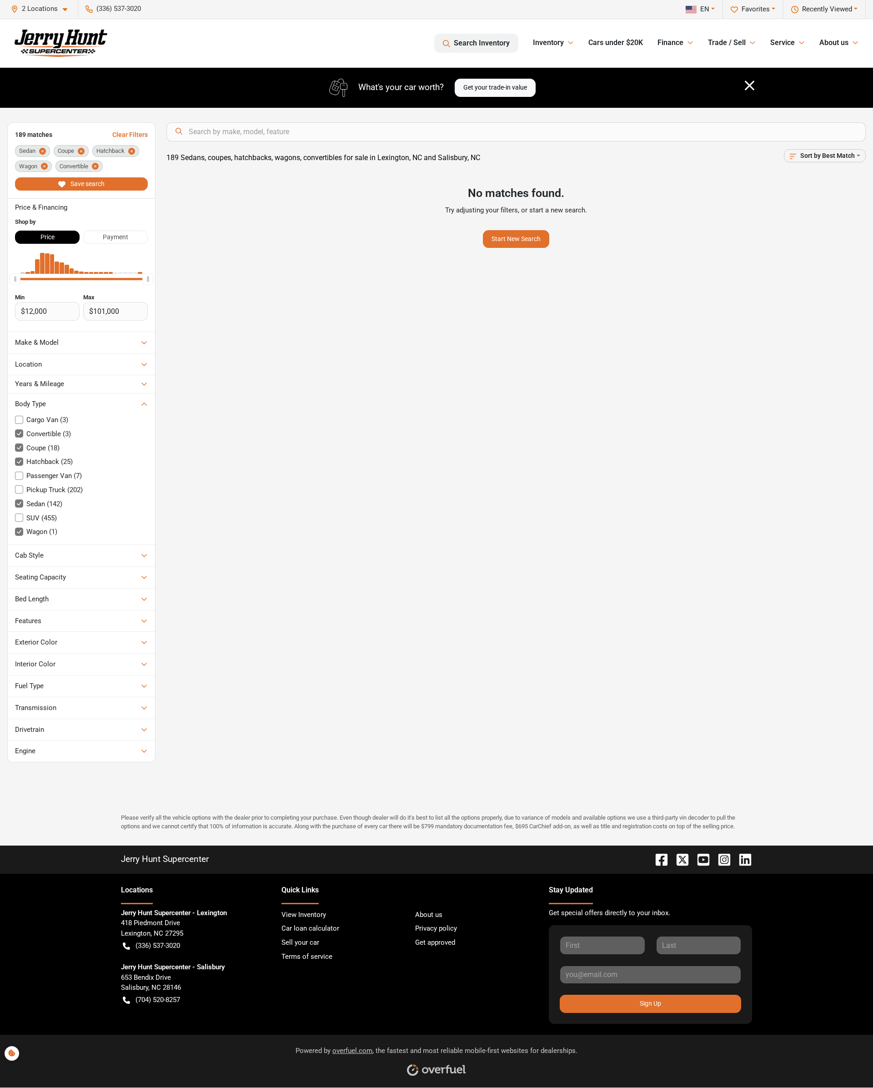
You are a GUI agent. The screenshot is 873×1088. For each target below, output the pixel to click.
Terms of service (306, 956)
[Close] (749, 85)
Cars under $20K (615, 42)
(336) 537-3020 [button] (118, 9)
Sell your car (300, 942)
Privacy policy (436, 928)
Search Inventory (482, 43)
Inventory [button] (548, 42)
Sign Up (650, 1003)
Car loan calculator (310, 928)
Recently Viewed (827, 9)
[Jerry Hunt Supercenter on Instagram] (720, 859)
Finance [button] (670, 42)
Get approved (435, 942)
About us (428, 915)
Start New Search (516, 238)
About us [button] (833, 42)
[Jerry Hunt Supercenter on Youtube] (699, 859)
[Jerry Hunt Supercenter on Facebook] (657, 859)
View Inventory (303, 915)
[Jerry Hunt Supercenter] (61, 43)
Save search (87, 183)
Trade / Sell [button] (727, 42)
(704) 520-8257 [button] (157, 1000)
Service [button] (782, 42)
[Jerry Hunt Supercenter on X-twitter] (678, 859)
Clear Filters (130, 134)
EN (704, 9)
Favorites (756, 9)
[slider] (15, 279)
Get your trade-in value (495, 87)
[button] (42, 9)
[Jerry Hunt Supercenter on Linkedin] (741, 859)
